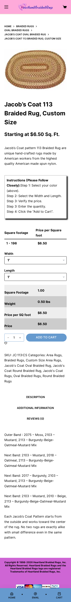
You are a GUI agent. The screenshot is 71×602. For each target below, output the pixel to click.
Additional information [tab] (35, 408)
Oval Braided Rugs (27, 376)
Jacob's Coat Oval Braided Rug (27, 366)
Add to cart (46, 337)
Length (9, 270)
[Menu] (6, 7)
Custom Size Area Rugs (43, 360)
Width (8, 254)
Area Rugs (54, 355)
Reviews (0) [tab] (35, 418)
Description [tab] (35, 397)
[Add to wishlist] (5, 343)
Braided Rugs (14, 360)
